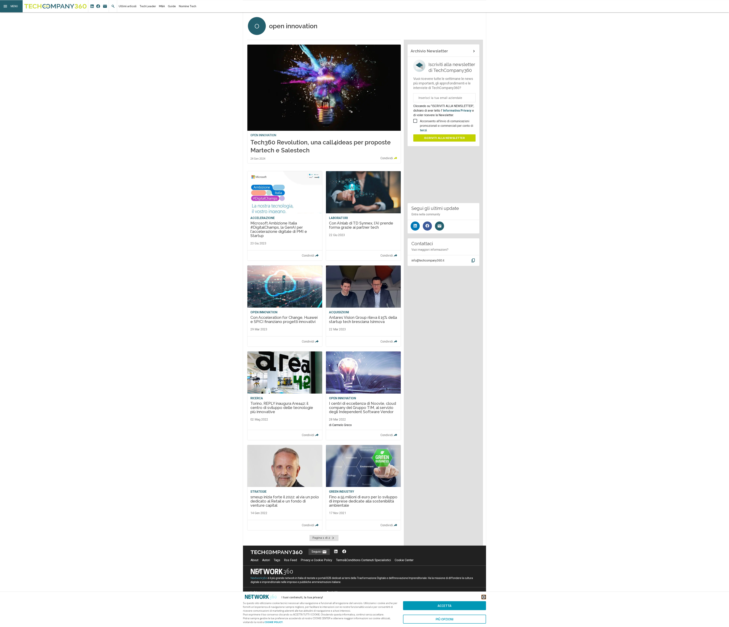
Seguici (317, 551)
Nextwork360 (259, 578)
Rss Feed (290, 560)
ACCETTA (444, 605)
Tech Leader (148, 6)
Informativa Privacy (457, 110)
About (254, 560)
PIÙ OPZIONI (444, 619)
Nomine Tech (187, 6)
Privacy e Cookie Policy (316, 560)
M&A (162, 6)
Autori (266, 560)
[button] (11, 6)
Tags (277, 560)
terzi (423, 130)
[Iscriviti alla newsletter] (439, 226)
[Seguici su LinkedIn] (415, 226)
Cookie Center (404, 560)
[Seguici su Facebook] (427, 226)
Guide (172, 6)
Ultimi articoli (127, 6)
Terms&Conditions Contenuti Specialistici (363, 560)
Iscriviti (444, 137)
